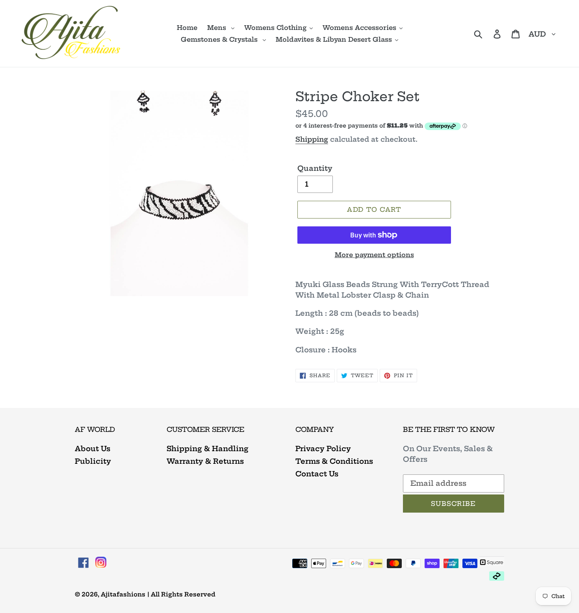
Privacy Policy (323, 448)
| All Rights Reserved (181, 594)
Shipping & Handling (208, 448)
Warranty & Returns (205, 461)
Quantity (314, 168)
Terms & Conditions (334, 461)
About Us (92, 448)
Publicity (93, 461)
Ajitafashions (123, 594)
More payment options (374, 255)
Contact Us (316, 473)
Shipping (311, 139)
